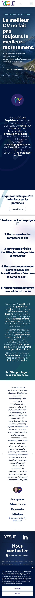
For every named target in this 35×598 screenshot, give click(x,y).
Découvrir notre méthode (16, 69)
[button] (32, 568)
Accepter (17, 588)
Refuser (17, 593)
